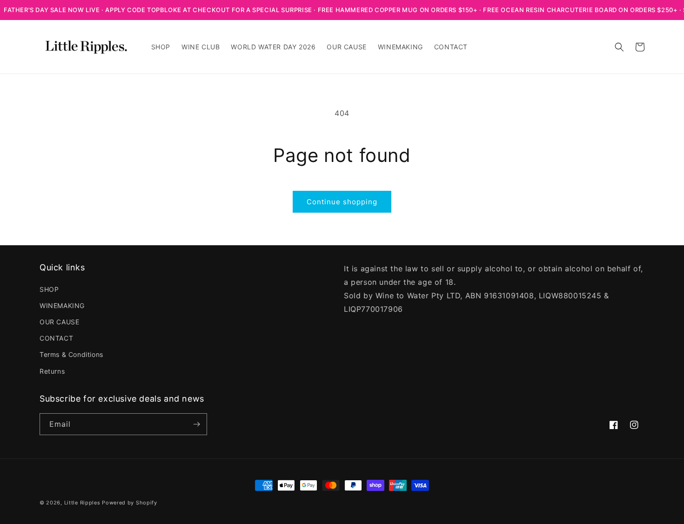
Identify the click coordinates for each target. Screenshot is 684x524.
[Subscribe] (196, 424)
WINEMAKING (62, 305)
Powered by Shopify (129, 502)
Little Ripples (82, 502)
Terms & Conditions (71, 354)
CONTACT (56, 338)
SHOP (49, 289)
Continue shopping (342, 201)
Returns (52, 371)
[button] (619, 47)
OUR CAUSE (59, 322)
